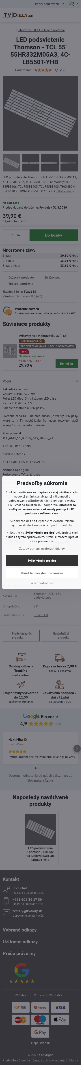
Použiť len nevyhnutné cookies (42, 573)
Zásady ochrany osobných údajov (42, 549)
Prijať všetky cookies (42, 561)
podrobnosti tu (61, 525)
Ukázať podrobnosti (42, 583)
